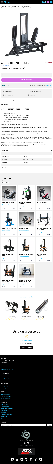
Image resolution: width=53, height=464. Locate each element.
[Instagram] (17, 459)
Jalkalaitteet (27, 6)
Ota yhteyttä (4, 416)
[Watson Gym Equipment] (48, 63)
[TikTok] (35, 459)
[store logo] (7, 2)
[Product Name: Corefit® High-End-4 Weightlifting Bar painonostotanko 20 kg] (41, 310)
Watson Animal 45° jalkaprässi (9, 202)
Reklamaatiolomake (5, 398)
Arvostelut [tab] (5, 325)
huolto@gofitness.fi (5, 394)
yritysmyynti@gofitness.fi (6, 386)
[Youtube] (40, 459)
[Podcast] (26, 459)
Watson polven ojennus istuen (26, 254)
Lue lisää (48, 85)
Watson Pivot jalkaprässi (25, 228)
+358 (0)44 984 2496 (7, 396)
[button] (7, 309)
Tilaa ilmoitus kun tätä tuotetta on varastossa (13, 68)
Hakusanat (3, 412)
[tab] (26, 105)
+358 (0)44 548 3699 (7, 368)
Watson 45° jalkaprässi (42, 202)
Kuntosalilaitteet (17, 6)
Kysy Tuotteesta (6, 65)
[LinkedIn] (21, 459)
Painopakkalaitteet (6, 6)
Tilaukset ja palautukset (6, 414)
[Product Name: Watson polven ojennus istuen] (26, 310)
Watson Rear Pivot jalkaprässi (9, 228)
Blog (2, 418)
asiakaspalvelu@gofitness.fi (7, 378)
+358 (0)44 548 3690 (7, 388)
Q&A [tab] (10, 325)
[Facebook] (12, 459)
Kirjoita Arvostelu (26, 347)
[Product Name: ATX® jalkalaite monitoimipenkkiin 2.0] (11, 310)
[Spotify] (31, 459)
